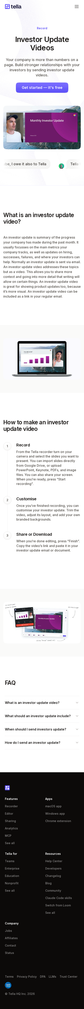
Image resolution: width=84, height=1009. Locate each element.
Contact (10, 945)
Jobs (8, 930)
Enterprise (12, 868)
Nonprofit (12, 883)
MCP (8, 835)
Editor (9, 813)
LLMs (52, 976)
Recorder (11, 806)
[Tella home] (13, 6)
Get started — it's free (42, 87)
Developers (53, 868)
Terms (9, 976)
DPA (42, 976)
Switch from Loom (58, 905)
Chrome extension (58, 821)
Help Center (53, 861)
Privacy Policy (27, 976)
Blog (48, 883)
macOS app (53, 806)
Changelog (53, 876)
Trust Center (68, 976)
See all (10, 843)
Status (9, 953)
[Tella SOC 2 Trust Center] (8, 985)
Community (53, 890)
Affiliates (11, 938)
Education (12, 876)
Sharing (10, 821)
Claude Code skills (58, 898)
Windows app (55, 813)
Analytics (11, 828)
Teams (9, 861)
